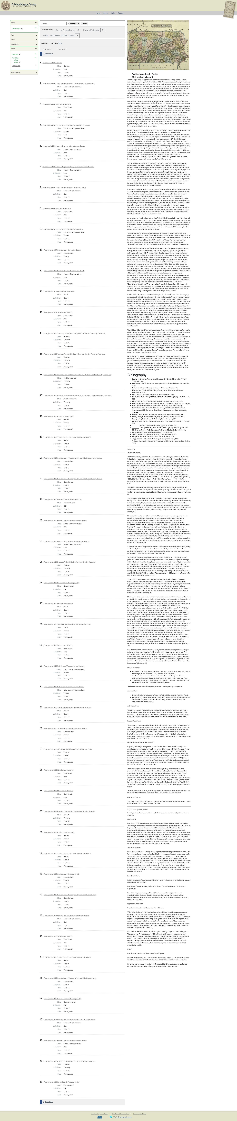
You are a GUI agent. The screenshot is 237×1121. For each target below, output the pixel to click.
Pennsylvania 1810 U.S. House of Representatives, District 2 (64, 687)
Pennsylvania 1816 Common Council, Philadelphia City (62, 999)
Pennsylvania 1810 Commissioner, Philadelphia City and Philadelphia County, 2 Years (73, 458)
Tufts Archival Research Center (120, 1113)
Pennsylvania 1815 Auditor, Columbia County (59, 832)
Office (13, 39)
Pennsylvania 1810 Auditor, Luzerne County (58, 416)
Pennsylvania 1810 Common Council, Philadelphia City (62, 500)
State (13, 23)
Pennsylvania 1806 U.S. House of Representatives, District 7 (63, 229)
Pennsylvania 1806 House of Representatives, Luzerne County (64, 146)
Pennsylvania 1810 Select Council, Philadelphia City (61, 583)
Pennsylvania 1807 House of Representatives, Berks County (64, 271)
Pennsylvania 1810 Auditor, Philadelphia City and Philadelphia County (67, 437)
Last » (51, 53)
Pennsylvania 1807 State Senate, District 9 (58, 312)
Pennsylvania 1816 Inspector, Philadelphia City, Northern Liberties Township (69, 1061)
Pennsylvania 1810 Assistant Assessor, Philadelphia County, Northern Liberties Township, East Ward (77, 375)
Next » (60, 43)
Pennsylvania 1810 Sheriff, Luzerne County (58, 604)
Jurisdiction (15, 44)
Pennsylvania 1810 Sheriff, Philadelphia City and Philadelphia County (67, 624)
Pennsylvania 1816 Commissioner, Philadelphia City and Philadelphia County (70, 978)
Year (12, 35)
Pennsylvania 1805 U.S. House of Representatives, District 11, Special (66, 125)
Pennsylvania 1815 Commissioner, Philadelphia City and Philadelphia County (70, 895)
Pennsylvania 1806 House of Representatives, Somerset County (64, 188)
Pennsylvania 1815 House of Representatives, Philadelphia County (66, 916)
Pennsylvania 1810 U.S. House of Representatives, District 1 (64, 666)
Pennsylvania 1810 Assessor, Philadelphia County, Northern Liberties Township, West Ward (74, 354)
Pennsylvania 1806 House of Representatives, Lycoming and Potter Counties (68, 167)
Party (13, 49)
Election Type (15, 72)
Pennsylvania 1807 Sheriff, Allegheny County (59, 292)
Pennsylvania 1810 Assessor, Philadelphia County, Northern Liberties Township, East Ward (74, 333)
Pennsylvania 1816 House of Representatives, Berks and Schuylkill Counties (69, 1020)
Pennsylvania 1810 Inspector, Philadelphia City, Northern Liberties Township (69, 562)
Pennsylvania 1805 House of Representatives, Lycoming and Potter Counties (68, 84)
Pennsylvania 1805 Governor (52, 63)
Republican (16, 66)
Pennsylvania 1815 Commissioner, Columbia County (61, 874)
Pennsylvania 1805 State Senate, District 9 (57, 104)
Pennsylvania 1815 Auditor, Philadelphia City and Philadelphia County (67, 853)
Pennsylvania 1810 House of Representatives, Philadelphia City (65, 520)
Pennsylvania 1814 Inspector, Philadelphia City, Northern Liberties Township (69, 812)
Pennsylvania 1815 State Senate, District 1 (58, 936)
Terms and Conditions (139, 1113)
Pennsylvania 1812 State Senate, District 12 (58, 770)
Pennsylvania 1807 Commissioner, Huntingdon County (62, 250)
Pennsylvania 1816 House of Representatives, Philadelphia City (65, 1040)
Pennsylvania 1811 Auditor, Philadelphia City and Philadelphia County (67, 708)
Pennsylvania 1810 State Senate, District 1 (58, 645)
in (68, 23)
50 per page (61, 49)
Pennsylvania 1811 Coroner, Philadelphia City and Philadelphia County (68, 749)
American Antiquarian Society (99, 1113)
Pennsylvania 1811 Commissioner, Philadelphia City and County (65, 728)
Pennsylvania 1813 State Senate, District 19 (58, 791)
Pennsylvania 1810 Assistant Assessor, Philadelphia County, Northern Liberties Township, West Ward (77, 396)
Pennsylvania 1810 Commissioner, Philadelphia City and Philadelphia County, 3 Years (73, 479)
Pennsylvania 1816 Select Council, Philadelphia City (61, 1082)
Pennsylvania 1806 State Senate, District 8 (57, 208)
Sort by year (47, 49)
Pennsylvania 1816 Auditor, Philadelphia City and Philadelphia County (67, 957)
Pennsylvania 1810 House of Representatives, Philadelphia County (66, 541)
